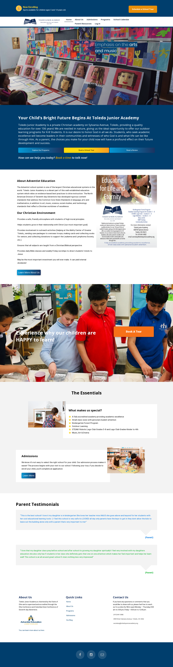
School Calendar (121, 19)
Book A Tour (134, 331)
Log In (97, 23)
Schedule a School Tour (143, 9)
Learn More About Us (29, 272)
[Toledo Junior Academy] (42, 25)
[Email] (102, 654)
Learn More (28, 475)
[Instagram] (91, 654)
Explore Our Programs (40, 150)
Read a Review (132, 150)
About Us (79, 19)
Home (69, 19)
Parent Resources (83, 23)
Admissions (92, 19)
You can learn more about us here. (32, 630)
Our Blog (69, 620)
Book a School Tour (86, 150)
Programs (105, 19)
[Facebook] (80, 654)
